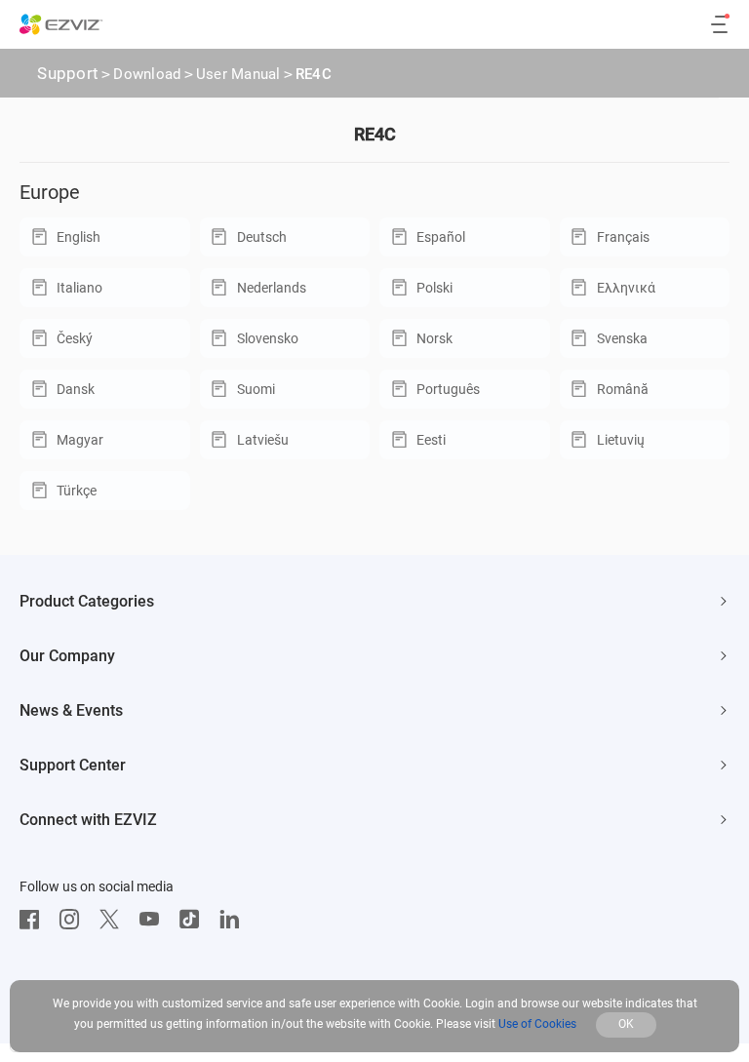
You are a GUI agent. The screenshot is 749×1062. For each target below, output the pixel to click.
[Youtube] (154, 919)
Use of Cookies (537, 1024)
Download (146, 74)
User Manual (238, 74)
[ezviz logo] (61, 24)
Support (68, 73)
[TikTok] (194, 919)
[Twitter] (114, 919)
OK (626, 1024)
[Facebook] (34, 919)
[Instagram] (74, 919)
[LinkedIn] (234, 919)
